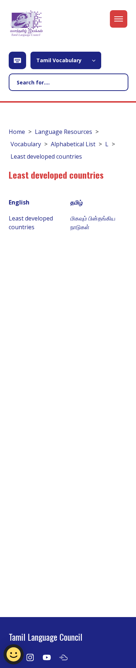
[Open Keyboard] (17, 60)
